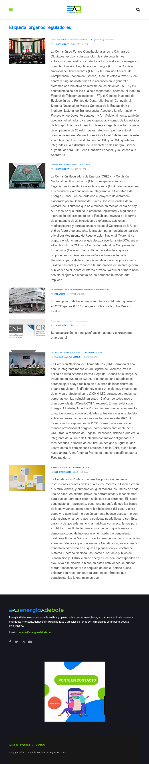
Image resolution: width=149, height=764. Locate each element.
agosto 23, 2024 (80, 44)
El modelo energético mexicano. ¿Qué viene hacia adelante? (70, 467)
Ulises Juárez (62, 44)
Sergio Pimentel (63, 472)
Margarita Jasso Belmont (68, 357)
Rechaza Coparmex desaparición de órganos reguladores (69, 321)
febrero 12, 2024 (77, 294)
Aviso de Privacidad (19, 745)
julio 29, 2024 (79, 169)
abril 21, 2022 (81, 472)
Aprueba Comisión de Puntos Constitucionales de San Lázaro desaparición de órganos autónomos (82, 40)
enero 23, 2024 (80, 326)
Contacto (41, 745)
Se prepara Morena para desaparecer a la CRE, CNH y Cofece (70, 165)
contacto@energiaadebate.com (35, 632)
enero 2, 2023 (91, 357)
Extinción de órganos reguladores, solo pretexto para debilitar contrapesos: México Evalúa (80, 289)
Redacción (60, 294)
